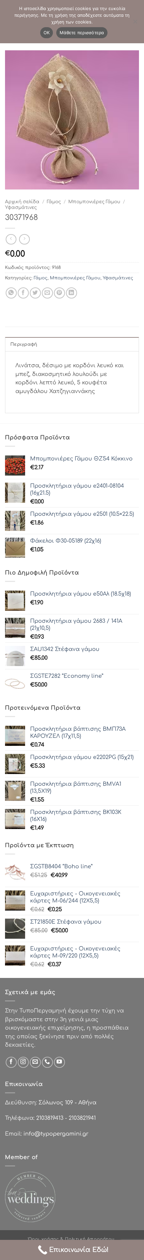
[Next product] (11, 239)
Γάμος (54, 201)
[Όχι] (135, 23)
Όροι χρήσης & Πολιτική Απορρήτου (71, 1239)
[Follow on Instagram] (23, 1062)
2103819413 (49, 1118)
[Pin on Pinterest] (59, 292)
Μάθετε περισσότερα (82, 32)
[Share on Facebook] (23, 292)
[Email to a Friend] (47, 292)
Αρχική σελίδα (22, 201)
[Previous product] (24, 239)
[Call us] (47, 1062)
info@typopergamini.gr (55, 1134)
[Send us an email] (35, 1062)
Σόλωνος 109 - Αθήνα (67, 1103)
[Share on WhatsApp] (11, 292)
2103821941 (82, 1118)
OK (47, 32)
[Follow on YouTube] (59, 1062)
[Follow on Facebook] (11, 1062)
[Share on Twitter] (35, 292)
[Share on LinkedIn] (71, 292)
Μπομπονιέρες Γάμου (94, 201)
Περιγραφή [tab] (23, 344)
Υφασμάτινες (21, 207)
